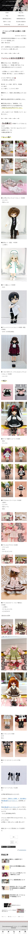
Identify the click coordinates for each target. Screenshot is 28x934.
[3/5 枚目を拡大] (11, 160)
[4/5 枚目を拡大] (25, 160)
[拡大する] (25, 207)
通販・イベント (12, 846)
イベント (4, 846)
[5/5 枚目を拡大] (25, 177)
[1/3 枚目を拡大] (11, 386)
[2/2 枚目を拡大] (25, 556)
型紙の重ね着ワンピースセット (9, 807)
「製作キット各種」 (12, 798)
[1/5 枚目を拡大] (11, 142)
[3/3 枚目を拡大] (25, 403)
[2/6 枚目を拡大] (25, 448)
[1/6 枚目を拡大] (11, 448)
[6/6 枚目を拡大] (25, 483)
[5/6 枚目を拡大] (11, 483)
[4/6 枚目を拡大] (25, 466)
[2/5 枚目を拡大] (25, 142)
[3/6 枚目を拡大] (11, 466)
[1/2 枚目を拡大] (11, 556)
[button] (25, 476)
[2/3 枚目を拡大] (25, 386)
